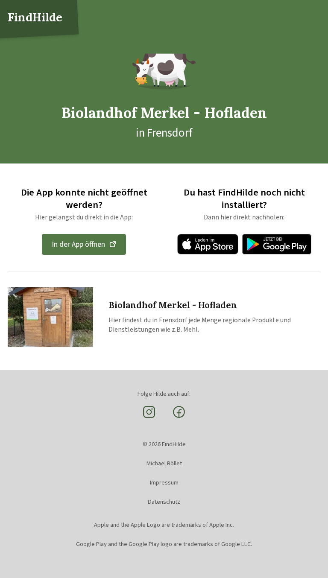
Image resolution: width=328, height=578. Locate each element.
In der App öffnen (78, 244)
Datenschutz (164, 501)
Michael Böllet (164, 463)
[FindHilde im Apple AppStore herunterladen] (207, 244)
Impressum (164, 482)
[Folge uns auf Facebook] (179, 417)
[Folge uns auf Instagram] (149, 417)
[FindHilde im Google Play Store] (276, 244)
